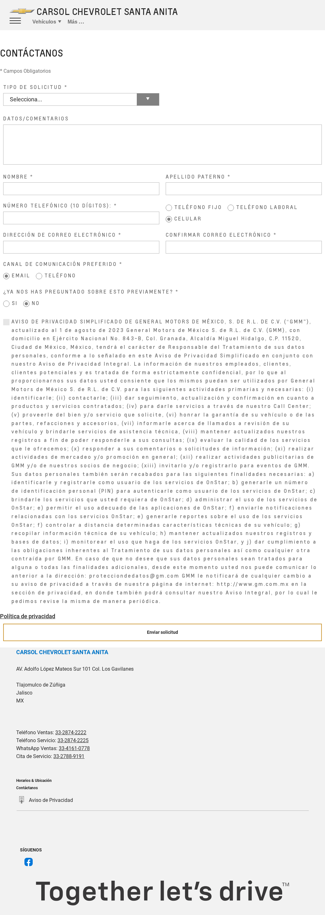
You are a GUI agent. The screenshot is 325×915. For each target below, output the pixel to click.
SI (15, 303)
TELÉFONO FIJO (198, 207)
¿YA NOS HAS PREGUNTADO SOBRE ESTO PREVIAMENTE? (88, 291)
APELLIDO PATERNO (195, 176)
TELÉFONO (60, 275)
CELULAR (188, 218)
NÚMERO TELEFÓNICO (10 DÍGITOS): (57, 205)
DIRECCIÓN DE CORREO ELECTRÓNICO (59, 234)
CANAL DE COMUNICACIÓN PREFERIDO (60, 264)
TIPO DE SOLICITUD (32, 87)
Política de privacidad (27, 616)
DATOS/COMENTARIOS (36, 118)
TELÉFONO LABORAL (267, 207)
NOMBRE (15, 176)
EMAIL (21, 275)
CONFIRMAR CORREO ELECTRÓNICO (218, 234)
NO (36, 303)
